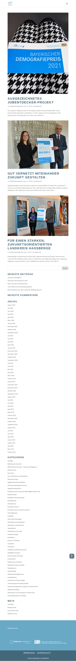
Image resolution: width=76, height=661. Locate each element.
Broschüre (11, 473)
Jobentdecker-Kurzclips (15, 531)
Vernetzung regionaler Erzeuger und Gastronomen (23, 586)
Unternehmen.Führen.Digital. (16, 580)
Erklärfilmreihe (12, 500)
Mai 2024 (10, 369)
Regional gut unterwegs (15, 562)
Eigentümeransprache (14, 488)
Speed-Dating (12, 571)
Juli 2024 (10, 363)
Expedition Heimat (13, 507)
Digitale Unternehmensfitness (16, 482)
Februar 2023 (12, 415)
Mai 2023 (10, 406)
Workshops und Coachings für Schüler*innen (21, 592)
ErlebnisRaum (12, 504)
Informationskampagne (15, 519)
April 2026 (11, 317)
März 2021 (11, 449)
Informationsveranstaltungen (16, 522)
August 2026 (11, 305)
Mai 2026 (10, 314)
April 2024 (11, 372)
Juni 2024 (10, 366)
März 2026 (11, 320)
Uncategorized (37, 106)
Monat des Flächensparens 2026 (17, 280)
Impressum (29, 653)
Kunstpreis (11, 543)
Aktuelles (10, 461)
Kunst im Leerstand (13, 540)
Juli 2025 (10, 335)
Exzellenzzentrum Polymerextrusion (19, 510)
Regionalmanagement (16, 106)
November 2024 (12, 354)
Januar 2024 (11, 381)
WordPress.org (12, 613)
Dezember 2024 (12, 351)
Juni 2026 (10, 311)
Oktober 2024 (12, 357)
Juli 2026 (10, 308)
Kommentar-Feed (13, 610)
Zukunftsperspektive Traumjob (17, 595)
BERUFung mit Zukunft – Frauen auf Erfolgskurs (22, 467)
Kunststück (11, 546)
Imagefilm (11, 516)
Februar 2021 (12, 452)
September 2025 (13, 332)
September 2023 (13, 394)
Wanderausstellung (13, 589)
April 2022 (11, 437)
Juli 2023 (10, 400)
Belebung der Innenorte (15, 464)
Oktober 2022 (12, 421)
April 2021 (11, 446)
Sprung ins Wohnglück (14, 277)
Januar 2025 (11, 348)
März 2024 (11, 375)
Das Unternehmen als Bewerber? (18, 476)
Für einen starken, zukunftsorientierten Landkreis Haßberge (30, 244)
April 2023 (11, 409)
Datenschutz (44, 653)
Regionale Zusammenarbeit (16, 565)
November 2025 (12, 326)
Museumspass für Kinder (15, 556)
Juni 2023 (10, 403)
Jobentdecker (12, 528)
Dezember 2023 (12, 385)
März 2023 (11, 412)
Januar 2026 (11, 323)
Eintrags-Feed (12, 607)
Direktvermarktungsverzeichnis (17, 485)
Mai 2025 (10, 342)
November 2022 (12, 418)
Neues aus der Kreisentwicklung (17, 283)
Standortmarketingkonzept (16, 574)
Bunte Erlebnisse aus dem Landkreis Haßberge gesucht (24, 290)
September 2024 (13, 360)
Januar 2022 (11, 440)
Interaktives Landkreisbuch (16, 525)
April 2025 (11, 345)
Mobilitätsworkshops (14, 553)
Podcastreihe (12, 559)
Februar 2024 (12, 378)
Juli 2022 (10, 430)
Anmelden (11, 604)
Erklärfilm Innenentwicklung (16, 497)
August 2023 (11, 397)
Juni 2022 (10, 434)
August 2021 (11, 443)
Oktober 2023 (12, 391)
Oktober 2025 (12, 329)
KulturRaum (11, 537)
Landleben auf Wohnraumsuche (17, 550)
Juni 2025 (10, 339)
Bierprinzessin (12, 470)
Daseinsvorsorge (13, 479)
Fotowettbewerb (12, 513)
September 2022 (13, 424)
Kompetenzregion (13, 534)
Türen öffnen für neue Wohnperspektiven (20, 287)
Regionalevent (12, 568)
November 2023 (12, 388)
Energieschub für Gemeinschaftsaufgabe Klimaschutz (24, 491)
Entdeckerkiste (12, 494)
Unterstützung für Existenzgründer (18, 583)
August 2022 (11, 427)
